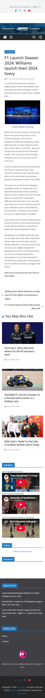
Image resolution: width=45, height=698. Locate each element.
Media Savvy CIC (25, 664)
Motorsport (10, 52)
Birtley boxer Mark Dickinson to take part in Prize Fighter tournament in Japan (22, 295)
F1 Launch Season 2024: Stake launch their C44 (22, 306)
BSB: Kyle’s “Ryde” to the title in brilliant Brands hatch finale (21, 443)
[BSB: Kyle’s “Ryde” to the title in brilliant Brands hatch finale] (22, 417)
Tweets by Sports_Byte (22, 551)
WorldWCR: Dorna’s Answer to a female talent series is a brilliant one (22, 398)
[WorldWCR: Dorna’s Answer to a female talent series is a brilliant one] (22, 370)
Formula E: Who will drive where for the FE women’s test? (19, 351)
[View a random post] (40, 37)
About (4, 636)
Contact (5, 641)
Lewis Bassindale (28, 79)
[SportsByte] (5, 37)
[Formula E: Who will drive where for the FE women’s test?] (22, 324)
